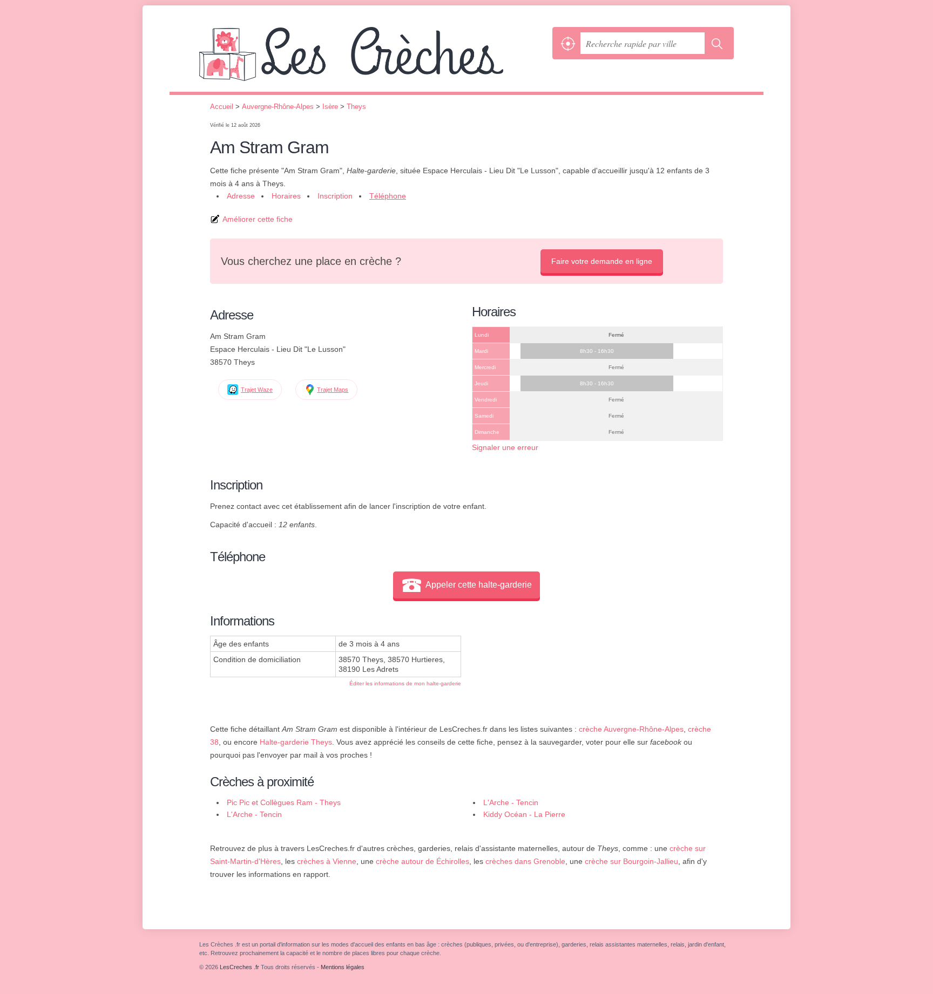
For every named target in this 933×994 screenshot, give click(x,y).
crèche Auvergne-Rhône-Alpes (631, 729)
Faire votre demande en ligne (601, 261)
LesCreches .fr (373, 59)
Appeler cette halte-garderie (478, 584)
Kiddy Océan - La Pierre (524, 814)
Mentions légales (342, 967)
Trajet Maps (332, 389)
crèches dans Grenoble (525, 861)
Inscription (335, 196)
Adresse (241, 196)
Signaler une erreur (505, 447)
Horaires (286, 196)
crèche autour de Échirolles (422, 861)
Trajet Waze (257, 389)
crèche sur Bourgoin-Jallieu (631, 861)
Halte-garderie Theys (296, 742)
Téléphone (387, 196)
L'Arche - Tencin (510, 802)
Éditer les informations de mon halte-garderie (405, 683)
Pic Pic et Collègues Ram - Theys (284, 802)
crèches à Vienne (326, 861)
